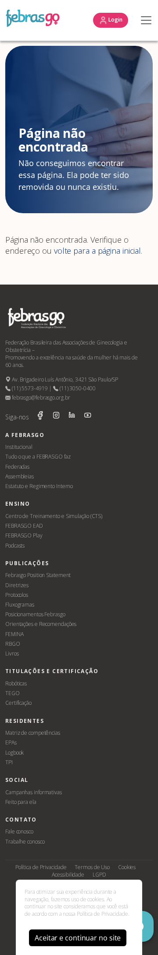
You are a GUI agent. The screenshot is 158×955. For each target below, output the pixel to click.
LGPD (99, 874)
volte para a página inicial (97, 250)
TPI (9, 762)
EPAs (11, 742)
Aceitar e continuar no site (78, 938)
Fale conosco (19, 831)
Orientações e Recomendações (40, 624)
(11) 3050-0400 (76, 388)
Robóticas (16, 683)
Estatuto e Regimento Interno (39, 486)
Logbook (14, 752)
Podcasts (15, 545)
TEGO (12, 693)
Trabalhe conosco (24, 841)
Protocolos (16, 595)
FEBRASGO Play (24, 535)
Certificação (18, 703)
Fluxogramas (19, 604)
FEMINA (14, 634)
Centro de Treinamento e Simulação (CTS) (53, 516)
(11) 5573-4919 (29, 388)
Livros (11, 653)
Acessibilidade (68, 874)
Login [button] (115, 19)
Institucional (18, 447)
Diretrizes (17, 585)
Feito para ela (20, 802)
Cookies (127, 867)
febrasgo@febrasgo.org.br (40, 397)
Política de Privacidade (41, 867)
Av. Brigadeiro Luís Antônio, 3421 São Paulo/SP (64, 379)
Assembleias (19, 476)
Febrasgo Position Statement (38, 575)
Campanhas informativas (33, 792)
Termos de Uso (92, 867)
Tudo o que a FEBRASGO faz (38, 456)
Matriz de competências (32, 733)
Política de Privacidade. (103, 914)
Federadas (17, 466)
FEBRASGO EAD (24, 525)
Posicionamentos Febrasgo (35, 614)
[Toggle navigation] (144, 20)
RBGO (12, 644)
